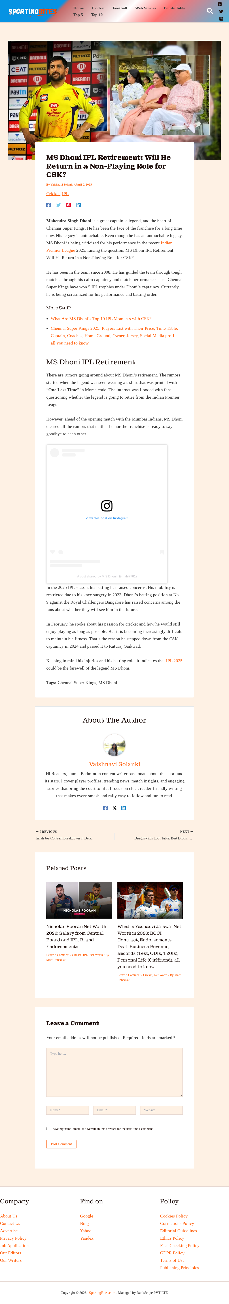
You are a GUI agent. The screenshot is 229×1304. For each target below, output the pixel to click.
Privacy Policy (13, 1238)
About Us (8, 1215)
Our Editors (10, 1252)
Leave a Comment (57, 955)
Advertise (9, 1230)
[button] (210, 11)
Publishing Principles (179, 1267)
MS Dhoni (107, 682)
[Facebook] (220, 4)
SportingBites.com (102, 1293)
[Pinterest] (68, 204)
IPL (65, 193)
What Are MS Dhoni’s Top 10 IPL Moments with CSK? (101, 318)
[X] (221, 11)
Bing (84, 1223)
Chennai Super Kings (77, 682)
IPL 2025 (174, 660)
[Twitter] (58, 204)
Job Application (14, 1245)
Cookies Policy (174, 1215)
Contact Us (10, 1223)
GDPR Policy (172, 1252)
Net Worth (96, 955)
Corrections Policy (177, 1223)
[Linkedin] (78, 204)
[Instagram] (221, 19)
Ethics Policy (172, 1238)
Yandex (86, 1238)
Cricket (53, 193)
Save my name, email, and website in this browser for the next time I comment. (103, 1129)
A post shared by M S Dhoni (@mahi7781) (107, 576)
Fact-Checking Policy (179, 1245)
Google (86, 1215)
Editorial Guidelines (178, 1230)
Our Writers (11, 1260)
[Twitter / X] (114, 807)
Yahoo (85, 1230)
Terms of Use (172, 1260)
